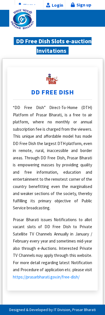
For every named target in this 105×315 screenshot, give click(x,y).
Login (57, 5)
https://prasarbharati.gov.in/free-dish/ (46, 277)
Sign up (83, 5)
